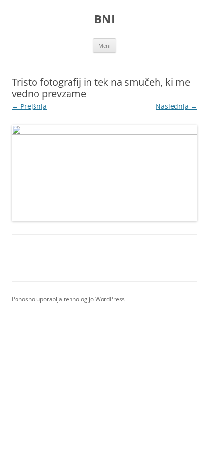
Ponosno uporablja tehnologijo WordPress (68, 299)
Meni (104, 45)
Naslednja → (176, 106)
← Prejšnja (29, 106)
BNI (104, 19)
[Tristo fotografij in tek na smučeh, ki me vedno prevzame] (104, 173)
